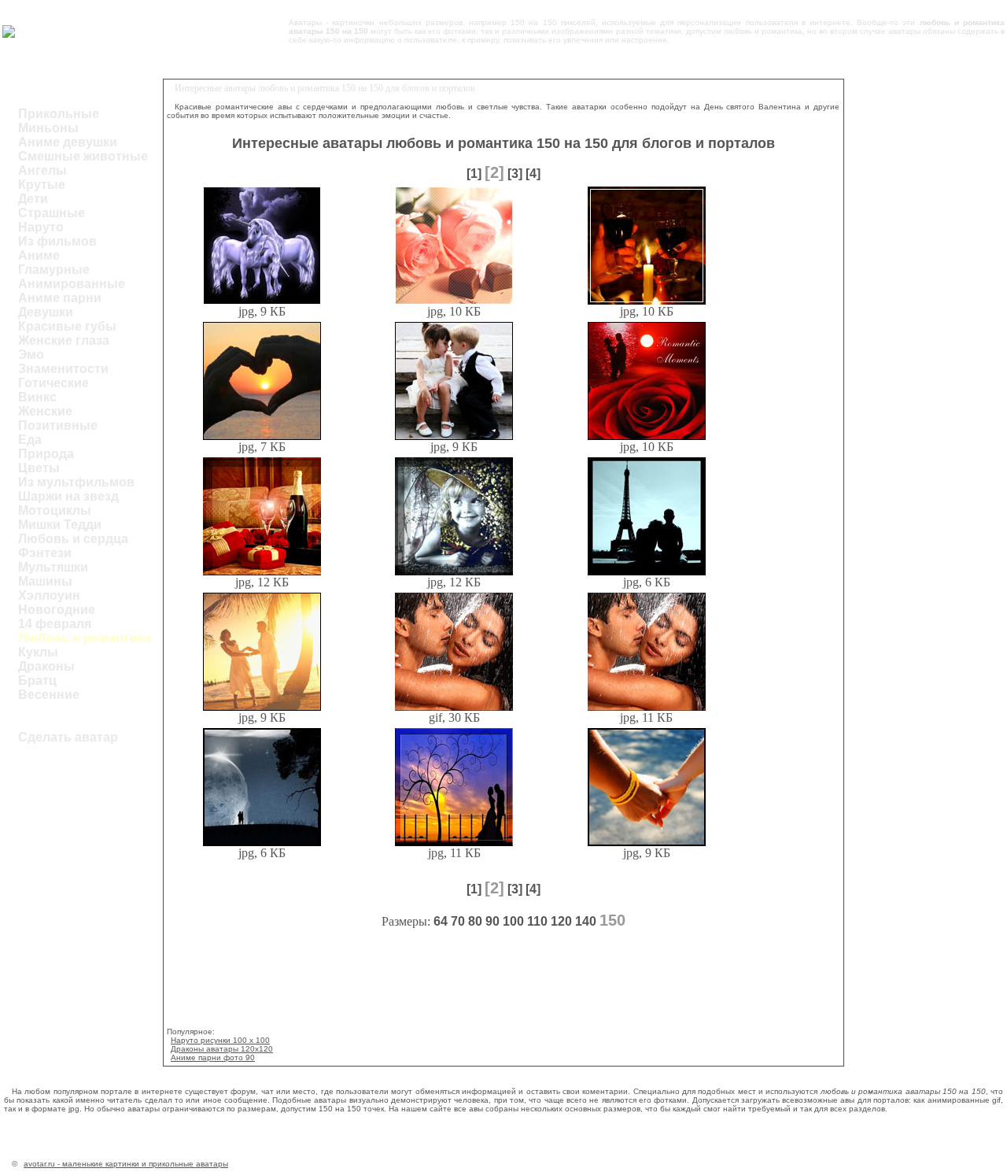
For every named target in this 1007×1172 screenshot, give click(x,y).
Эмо (31, 354)
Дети (33, 198)
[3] (514, 173)
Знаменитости (63, 368)
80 (475, 921)
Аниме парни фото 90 (213, 1057)
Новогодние (56, 609)
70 (458, 921)
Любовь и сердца (73, 538)
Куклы (38, 652)
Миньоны (48, 128)
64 (440, 921)
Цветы (39, 468)
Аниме (39, 255)
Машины (45, 581)
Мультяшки (53, 567)
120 (561, 921)
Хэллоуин (49, 595)
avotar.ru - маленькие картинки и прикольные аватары (126, 1163)
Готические (53, 383)
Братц (37, 680)
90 (492, 921)
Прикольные (58, 113)
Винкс (37, 397)
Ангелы (42, 170)
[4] (533, 173)
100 (513, 921)
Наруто (41, 227)
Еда (30, 439)
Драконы (46, 666)
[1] (474, 173)
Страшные (51, 213)
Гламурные (54, 269)
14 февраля (54, 623)
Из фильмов (57, 241)
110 (537, 921)
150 (612, 920)
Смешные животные (83, 156)
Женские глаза (63, 340)
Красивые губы (67, 326)
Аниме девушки (67, 142)
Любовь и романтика (84, 638)
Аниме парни (59, 298)
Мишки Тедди (59, 524)
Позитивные (58, 425)
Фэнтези (45, 553)
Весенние (48, 694)
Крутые (41, 184)
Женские (45, 411)
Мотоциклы (54, 510)
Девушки (45, 312)
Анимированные (71, 283)
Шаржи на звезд (68, 496)
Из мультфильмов (76, 482)
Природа (46, 453)
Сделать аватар (68, 737)
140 (585, 921)
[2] (494, 172)
